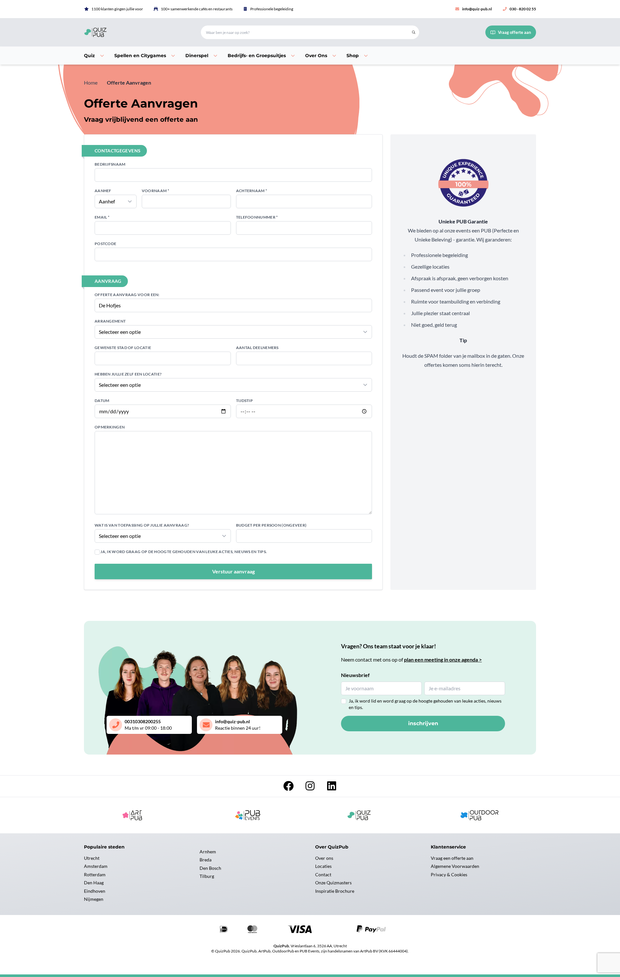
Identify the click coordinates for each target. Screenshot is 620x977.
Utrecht (91, 858)
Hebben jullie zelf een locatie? (128, 374)
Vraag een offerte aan (452, 858)
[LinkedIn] (331, 788)
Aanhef (103, 190)
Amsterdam (96, 866)
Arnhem (208, 851)
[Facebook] (289, 788)
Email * (102, 217)
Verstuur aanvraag (233, 571)
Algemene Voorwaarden (455, 866)
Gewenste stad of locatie (123, 347)
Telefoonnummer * (257, 217)
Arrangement (110, 321)
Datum (102, 400)
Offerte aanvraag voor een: (127, 294)
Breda (206, 859)
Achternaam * (251, 190)
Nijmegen (93, 899)
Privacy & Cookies (449, 874)
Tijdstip (244, 400)
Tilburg (207, 876)
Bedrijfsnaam (110, 164)
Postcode (105, 243)
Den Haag (94, 882)
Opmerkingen (110, 427)
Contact (323, 874)
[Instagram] (310, 788)
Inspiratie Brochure (334, 891)
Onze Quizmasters (333, 882)
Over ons (324, 858)
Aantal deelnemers (257, 347)
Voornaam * (155, 190)
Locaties (323, 866)
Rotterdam (95, 874)
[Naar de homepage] (134, 32)
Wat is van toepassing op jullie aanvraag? (142, 525)
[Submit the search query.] (413, 32)
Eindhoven (94, 891)
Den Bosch (210, 868)
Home (91, 82)
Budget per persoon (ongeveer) (271, 525)
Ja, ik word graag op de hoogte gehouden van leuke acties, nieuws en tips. (183, 551)
